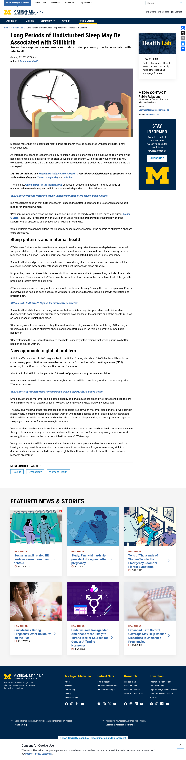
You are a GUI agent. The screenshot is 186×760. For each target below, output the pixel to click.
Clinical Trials (130, 682)
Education (69, 3)
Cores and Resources (133, 693)
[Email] (182, 38)
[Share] (182, 48)
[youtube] (82, 704)
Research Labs (130, 686)
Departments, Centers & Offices (163, 689)
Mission (30, 20)
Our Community (157, 686)
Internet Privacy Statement (38, 753)
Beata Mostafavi (28, 61)
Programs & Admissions (160, 682)
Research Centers (132, 689)
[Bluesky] (182, 43)
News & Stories (71, 697)
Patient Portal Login (106, 689)
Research (55, 3)
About (67, 682)
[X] (182, 33)
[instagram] (71, 704)
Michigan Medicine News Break (57, 173)
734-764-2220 (152, 114)
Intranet (153, 697)
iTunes (40, 177)
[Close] (180, 744)
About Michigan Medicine (17, 3)
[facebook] (66, 704)
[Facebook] (182, 28)
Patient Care (40, 3)
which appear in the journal (43, 184)
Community (70, 689)
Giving (68, 693)
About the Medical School (161, 693)
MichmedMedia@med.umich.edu (154, 110)
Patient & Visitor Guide (107, 686)
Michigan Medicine (78, 676)
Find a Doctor (103, 682)
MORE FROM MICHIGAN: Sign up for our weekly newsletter (44, 303)
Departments (85, 3)
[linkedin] (136, 704)
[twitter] (77, 704)
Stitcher (68, 177)
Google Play (51, 177)
